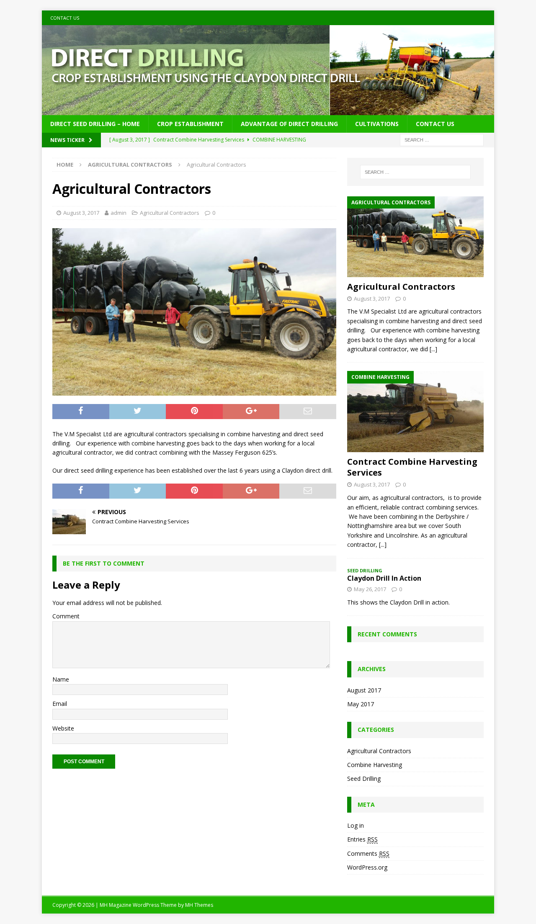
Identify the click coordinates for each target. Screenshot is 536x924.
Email (59, 704)
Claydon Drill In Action (384, 578)
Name (60, 679)
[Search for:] (442, 140)
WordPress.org (367, 867)
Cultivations (377, 124)
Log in (355, 825)
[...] (433, 349)
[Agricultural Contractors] (415, 236)
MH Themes (199, 905)
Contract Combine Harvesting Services (412, 467)
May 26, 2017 (370, 589)
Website (63, 728)
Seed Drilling (364, 778)
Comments (368, 853)
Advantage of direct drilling (289, 124)
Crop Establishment (190, 124)
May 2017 (360, 704)
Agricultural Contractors (169, 212)
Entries (362, 839)
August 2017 (364, 690)
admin (118, 212)
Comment (66, 616)
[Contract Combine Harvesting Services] (415, 411)
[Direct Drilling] (268, 110)
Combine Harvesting (374, 765)
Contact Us (64, 18)
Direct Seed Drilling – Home (95, 124)
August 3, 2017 (81, 212)
